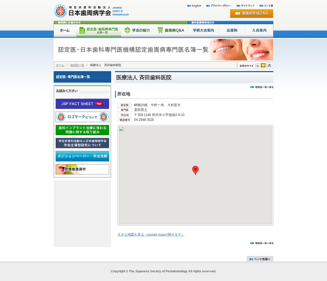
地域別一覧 (77, 65)
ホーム (60, 65)
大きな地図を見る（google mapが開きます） (151, 234)
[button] (195, 170)
